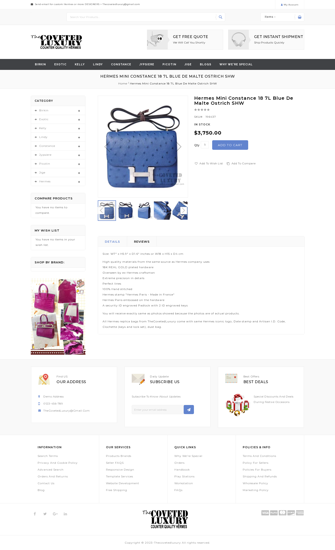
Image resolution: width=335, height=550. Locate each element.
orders (179, 462)
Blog (41, 490)
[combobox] (146, 17)
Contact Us (46, 483)
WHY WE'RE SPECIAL (236, 64)
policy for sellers (255, 462)
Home (122, 83)
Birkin (40, 64)
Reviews (142, 241)
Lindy (98, 64)
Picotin (169, 64)
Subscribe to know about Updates (156, 396)
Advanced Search (51, 469)
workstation (183, 483)
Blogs (205, 64)
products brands (118, 456)
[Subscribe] (189, 409)
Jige (188, 64)
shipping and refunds (260, 476)
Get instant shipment (278, 37)
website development (122, 483)
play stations (184, 476)
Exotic (60, 64)
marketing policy (256, 490)
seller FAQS (115, 462)
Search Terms (48, 456)
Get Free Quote (190, 37)
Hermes (45, 181)
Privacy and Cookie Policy (58, 462)
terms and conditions (259, 456)
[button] (107, 146)
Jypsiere (146, 64)
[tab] (112, 241)
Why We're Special (188, 456)
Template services (119, 476)
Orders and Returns (53, 476)
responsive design (120, 469)
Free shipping (116, 490)
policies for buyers (257, 469)
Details (112, 241)
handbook (182, 469)
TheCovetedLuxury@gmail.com (66, 410)
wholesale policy (255, 483)
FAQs (178, 490)
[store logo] (56, 42)
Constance (121, 64)
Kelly (80, 64)
